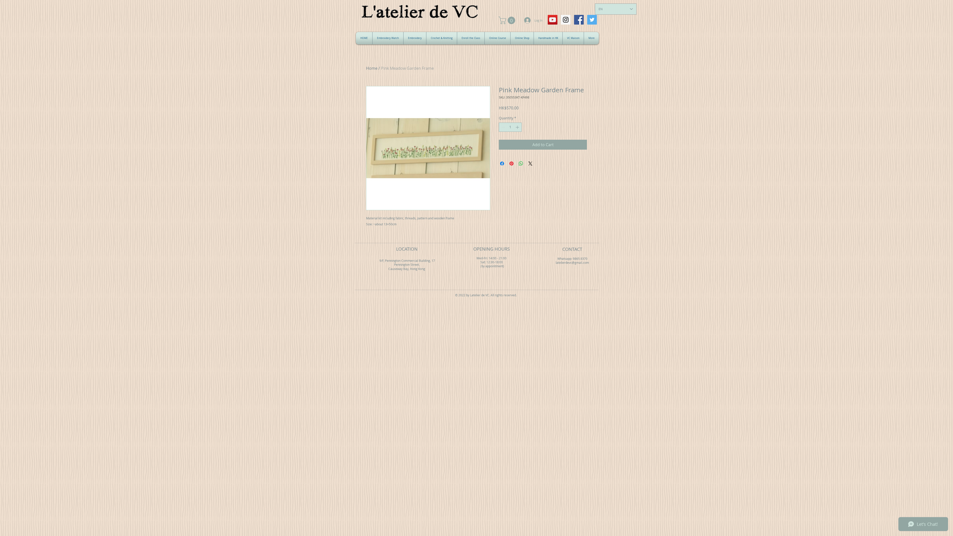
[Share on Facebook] (502, 164)
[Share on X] (530, 164)
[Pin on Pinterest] (511, 164)
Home (371, 68)
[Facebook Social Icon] (579, 20)
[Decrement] (503, 127)
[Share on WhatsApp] (521, 164)
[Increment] (518, 127)
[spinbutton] (510, 127)
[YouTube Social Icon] (552, 20)
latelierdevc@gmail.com (572, 263)
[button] (508, 20)
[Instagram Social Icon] (566, 20)
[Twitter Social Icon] (592, 20)
